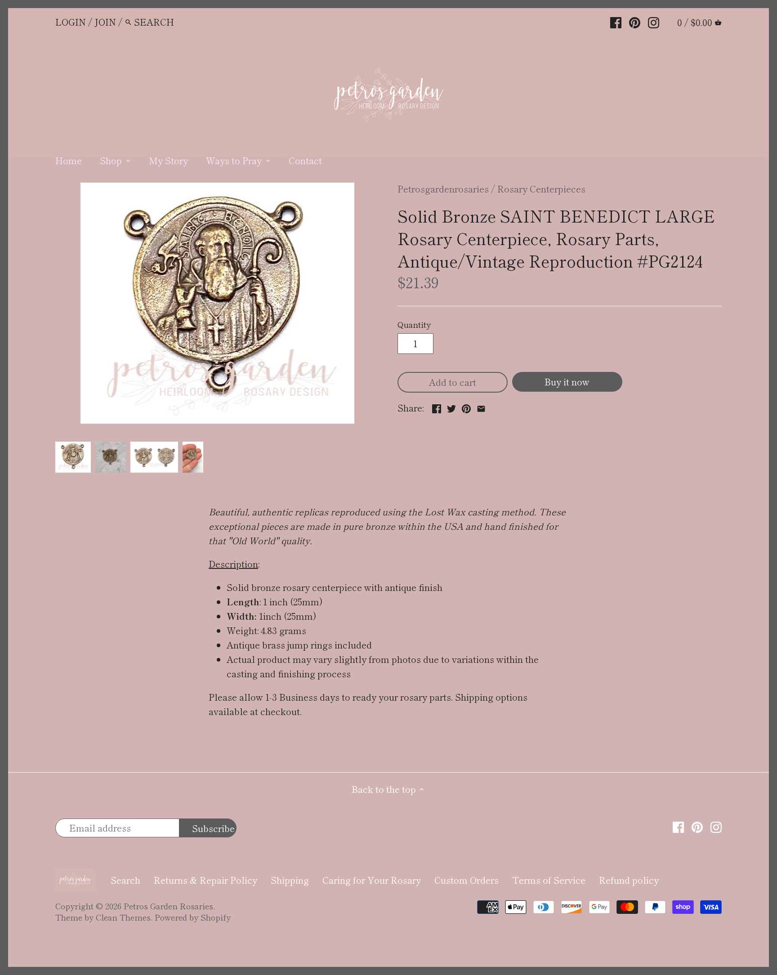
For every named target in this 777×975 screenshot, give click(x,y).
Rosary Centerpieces (541, 188)
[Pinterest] (634, 21)
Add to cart (452, 382)
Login (70, 21)
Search (125, 879)
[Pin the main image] (466, 406)
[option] (73, 457)
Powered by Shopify (193, 917)
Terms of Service (548, 879)
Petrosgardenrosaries (443, 188)
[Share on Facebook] (436, 406)
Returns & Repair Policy (205, 879)
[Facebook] (615, 21)
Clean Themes (123, 917)
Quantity (414, 325)
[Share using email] (481, 406)
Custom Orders (466, 879)
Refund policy (629, 879)
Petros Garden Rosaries (168, 906)
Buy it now (567, 381)
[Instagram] (653, 21)
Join (105, 21)
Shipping (290, 879)
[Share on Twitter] (451, 406)
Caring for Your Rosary (371, 879)
